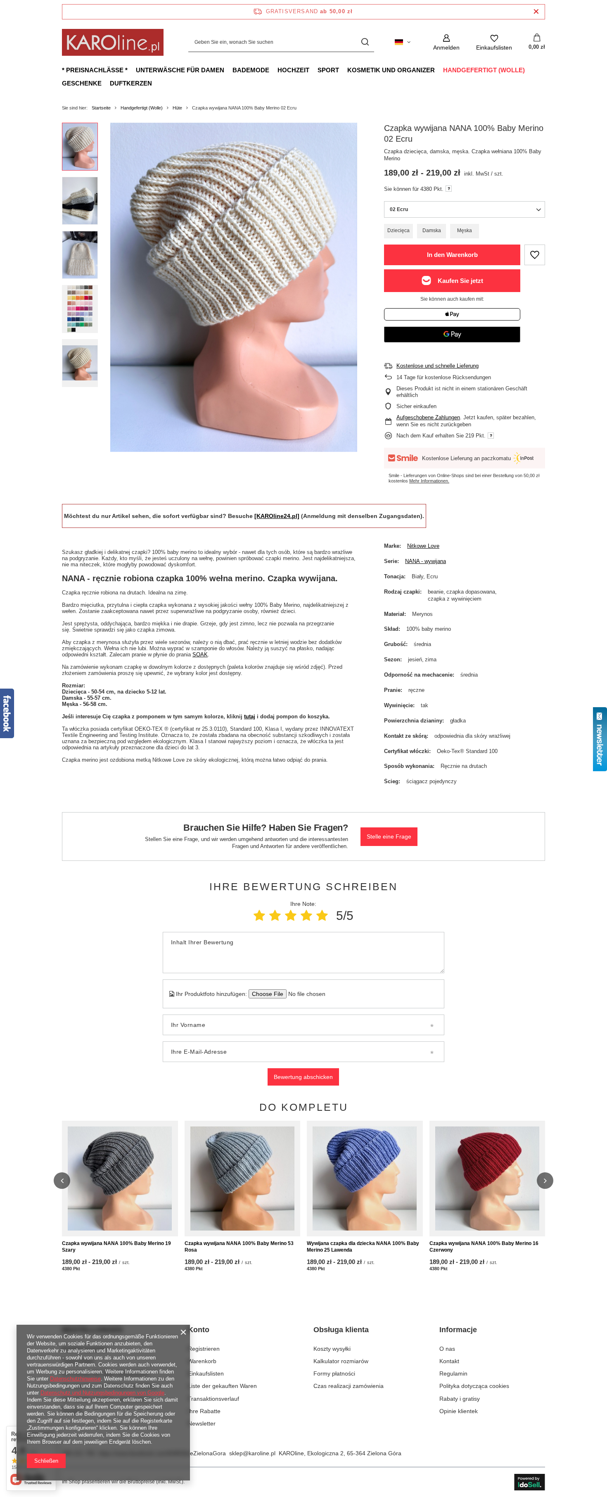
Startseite (101, 107)
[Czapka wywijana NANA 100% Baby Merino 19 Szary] (120, 1178)
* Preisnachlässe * (95, 70)
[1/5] (259, 916)
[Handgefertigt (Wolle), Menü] (529, 70)
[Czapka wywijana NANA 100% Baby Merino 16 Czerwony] (487, 1178)
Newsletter (202, 1423)
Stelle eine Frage (389, 836)
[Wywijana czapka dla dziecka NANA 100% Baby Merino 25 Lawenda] (365, 1178)
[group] (233, 287)
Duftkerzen (131, 83)
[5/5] (322, 916)
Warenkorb (202, 1361)
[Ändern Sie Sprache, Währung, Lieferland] (402, 42)
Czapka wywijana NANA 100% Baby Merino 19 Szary (116, 1246)
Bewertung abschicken (303, 1077)
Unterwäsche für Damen (180, 70)
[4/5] (306, 916)
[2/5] (275, 916)
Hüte (177, 107)
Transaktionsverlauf (213, 1398)
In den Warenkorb (452, 254)
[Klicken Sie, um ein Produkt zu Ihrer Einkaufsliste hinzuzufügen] (534, 255)
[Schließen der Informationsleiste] (536, 12)
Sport (328, 70)
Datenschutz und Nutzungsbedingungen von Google (102, 1393)
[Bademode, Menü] (273, 70)
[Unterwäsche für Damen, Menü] (228, 70)
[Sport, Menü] (343, 70)
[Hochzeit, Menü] (313, 70)
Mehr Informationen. (429, 480)
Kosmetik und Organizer (391, 70)
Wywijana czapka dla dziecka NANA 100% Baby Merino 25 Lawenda (363, 1246)
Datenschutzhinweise (75, 1379)
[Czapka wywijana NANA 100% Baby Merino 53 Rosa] (243, 1178)
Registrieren (204, 1348)
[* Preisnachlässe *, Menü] (132, 70)
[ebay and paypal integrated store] (529, 1482)
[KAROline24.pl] (276, 516)
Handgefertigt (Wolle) (484, 70)
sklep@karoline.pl (252, 1453)
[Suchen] (365, 42)
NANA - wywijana (425, 561)
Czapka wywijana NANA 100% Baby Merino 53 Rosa (239, 1246)
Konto (198, 1330)
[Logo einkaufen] (113, 42)
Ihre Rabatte (204, 1411)
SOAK (200, 654)
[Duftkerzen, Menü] (156, 83)
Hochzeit (293, 70)
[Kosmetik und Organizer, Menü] (439, 70)
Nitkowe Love (423, 546)
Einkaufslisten (206, 1373)
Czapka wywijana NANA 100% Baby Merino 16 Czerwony (483, 1246)
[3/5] (290, 916)
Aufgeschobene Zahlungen (428, 417)
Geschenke (82, 83)
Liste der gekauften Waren (222, 1386)
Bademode (250, 70)
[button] (62, 1180)
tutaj (249, 716)
